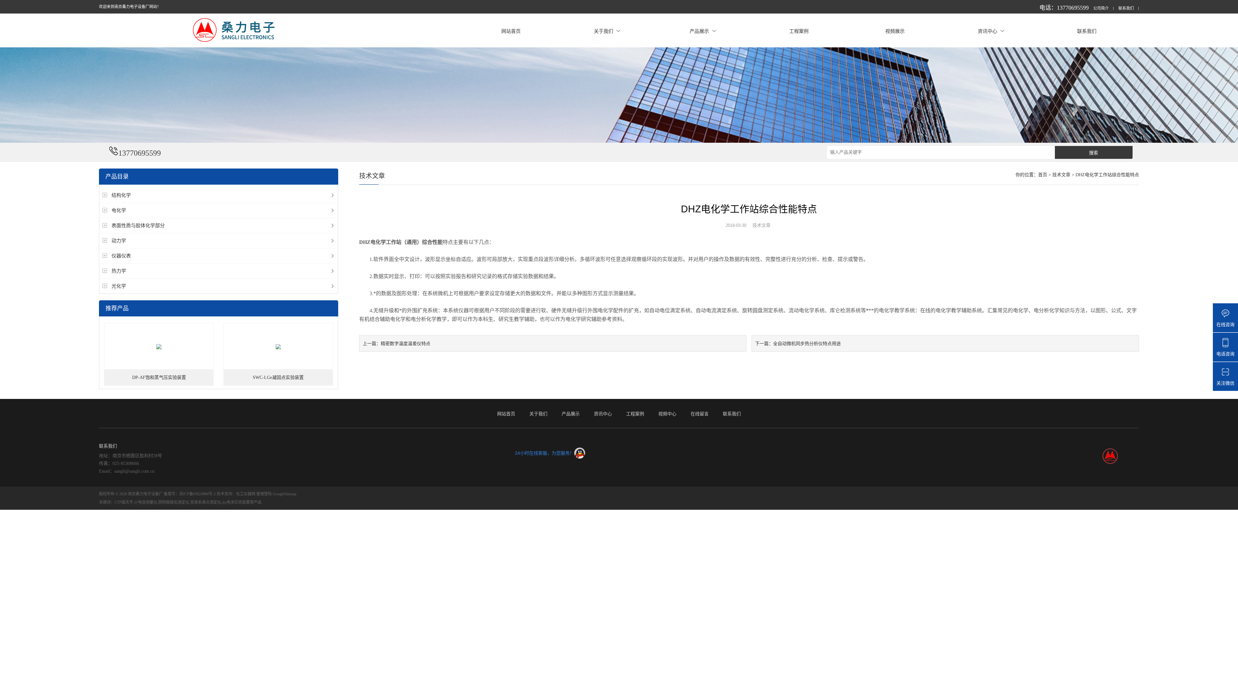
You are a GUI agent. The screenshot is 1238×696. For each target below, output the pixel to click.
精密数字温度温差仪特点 (405, 343)
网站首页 (511, 31)
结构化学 (121, 195)
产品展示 (699, 31)
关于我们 (603, 31)
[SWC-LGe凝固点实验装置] (278, 346)
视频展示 (895, 31)
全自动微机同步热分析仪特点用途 (807, 343)
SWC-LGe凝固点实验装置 (278, 377)
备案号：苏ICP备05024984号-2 (190, 494)
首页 (1042, 174)
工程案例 (799, 31)
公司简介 (1101, 8)
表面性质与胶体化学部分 (138, 225)
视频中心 (667, 413)
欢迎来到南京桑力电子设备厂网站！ (130, 7)
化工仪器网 (245, 494)
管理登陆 (264, 494)
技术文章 (1061, 174)
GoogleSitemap (284, 494)
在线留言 (700, 413)
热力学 (119, 271)
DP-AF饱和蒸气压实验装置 (159, 377)
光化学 (119, 286)
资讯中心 (987, 31)
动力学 (119, 240)
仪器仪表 (121, 255)
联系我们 (1126, 8)
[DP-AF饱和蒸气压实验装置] (158, 346)
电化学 (119, 210)
